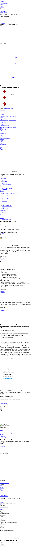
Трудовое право (2, 191)
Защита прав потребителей (4, 195)
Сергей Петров (2, 259)
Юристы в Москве (4, 183)
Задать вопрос (2, 1)
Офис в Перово (2, 10)
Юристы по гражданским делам (6, 180)
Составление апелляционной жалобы (7, 206)
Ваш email (1, 516)
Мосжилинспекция (4, 189)
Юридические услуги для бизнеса (5, 489)
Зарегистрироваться (3, 520)
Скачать (1, 430)
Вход (1, 504)
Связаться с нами (2, 446)
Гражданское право (3, 178)
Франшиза (1, 6)
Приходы (1, 492)
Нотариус (1, 4)
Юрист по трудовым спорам (6, 192)
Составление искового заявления (6, 205)
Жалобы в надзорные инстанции (6, 207)
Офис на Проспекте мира (3, 11)
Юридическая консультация (4, 3)
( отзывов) (2, 239)
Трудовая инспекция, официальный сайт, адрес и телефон (10, 193)
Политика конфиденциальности (4, 481)
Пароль (1, 518)
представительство (23, 329)
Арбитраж (1, 190)
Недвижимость (2, 185)
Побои (3, 216)
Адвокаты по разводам (5, 202)
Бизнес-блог (2, 7)
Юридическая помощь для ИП (4, 198)
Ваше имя (1, 511)
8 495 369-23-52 (14, 77)
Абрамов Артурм (2, 292)
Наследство (2, 218)
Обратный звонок (2, 36)
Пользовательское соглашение (4, 483)
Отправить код (2, 524)
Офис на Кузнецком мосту (4, 12)
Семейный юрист (4, 201)
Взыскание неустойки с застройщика (7, 188)
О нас (1, 485)
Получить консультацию (3, 403)
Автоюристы (4, 212)
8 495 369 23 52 (14, 22)
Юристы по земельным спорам (6, 187)
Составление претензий (5, 208)
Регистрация (3, 504)
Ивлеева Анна (2, 236)
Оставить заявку (2, 114)
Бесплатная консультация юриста (8, 108)
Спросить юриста (2, 23)
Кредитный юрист (4, 181)
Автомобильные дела (3, 210)
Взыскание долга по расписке (6, 182)
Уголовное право (2, 214)
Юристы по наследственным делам (7, 219)
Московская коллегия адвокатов (6, 184)
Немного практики (3, 486)
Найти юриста (2, 233)
